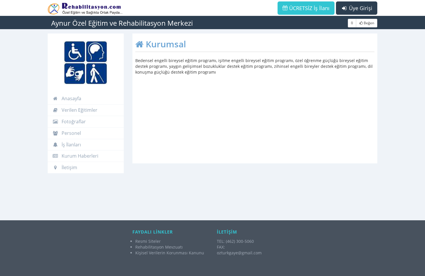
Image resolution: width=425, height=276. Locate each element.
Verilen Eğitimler (78, 110)
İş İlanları (70, 144)
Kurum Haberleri (79, 156)
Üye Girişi (360, 8)
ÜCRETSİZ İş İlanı (309, 8)
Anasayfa (70, 98)
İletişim (68, 167)
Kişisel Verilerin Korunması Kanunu (169, 253)
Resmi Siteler (148, 241)
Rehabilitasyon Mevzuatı (159, 247)
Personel (70, 133)
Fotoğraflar (73, 121)
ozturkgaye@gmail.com (239, 253)
